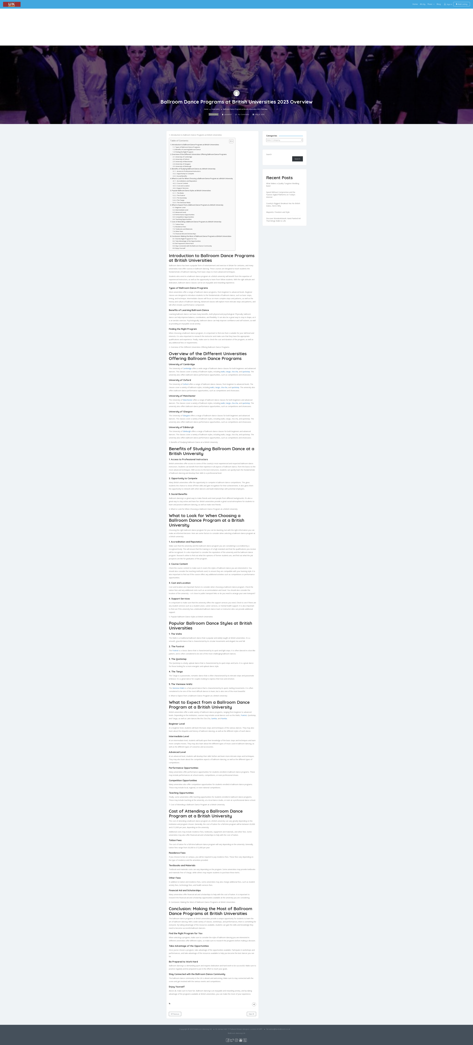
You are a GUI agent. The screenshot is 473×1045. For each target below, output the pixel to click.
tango (228, 371)
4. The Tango (179, 200)
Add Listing (462, 4)
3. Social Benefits (181, 176)
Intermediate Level (181, 210)
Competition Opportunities (184, 217)
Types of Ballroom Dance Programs (187, 147)
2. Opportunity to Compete (184, 173)
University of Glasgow (182, 164)
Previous (175, 1014)
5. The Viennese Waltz (182, 202)
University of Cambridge (183, 157)
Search (269, 154)
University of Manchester (184, 161)
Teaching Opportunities (183, 219)
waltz (223, 371)
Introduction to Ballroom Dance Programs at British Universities (195, 145)
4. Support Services (181, 188)
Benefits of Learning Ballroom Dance (188, 149)
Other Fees (179, 231)
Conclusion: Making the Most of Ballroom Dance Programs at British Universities (201, 236)
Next (251, 1014)
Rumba (224, 718)
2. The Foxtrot (180, 195)
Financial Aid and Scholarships (185, 234)
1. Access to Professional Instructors (188, 171)
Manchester (187, 400)
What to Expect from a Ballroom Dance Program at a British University (197, 205)
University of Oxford (182, 159)
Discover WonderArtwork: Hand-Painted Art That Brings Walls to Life (283, 219)
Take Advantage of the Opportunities (188, 241)
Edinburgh (187, 431)
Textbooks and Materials (183, 229)
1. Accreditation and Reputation (186, 181)
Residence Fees (180, 227)
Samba (214, 718)
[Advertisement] (236, 27)
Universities (215, 109)
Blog (439, 4)
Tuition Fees (179, 224)
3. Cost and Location (182, 186)
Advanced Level (180, 212)
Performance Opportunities (184, 215)
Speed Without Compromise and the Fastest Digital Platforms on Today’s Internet (280, 194)
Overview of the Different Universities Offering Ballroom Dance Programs (199, 154)
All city (422, 4)
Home (415, 4)
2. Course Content (181, 183)
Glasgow (186, 415)
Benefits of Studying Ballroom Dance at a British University (193, 169)
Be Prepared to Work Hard (184, 243)
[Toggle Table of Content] (230, 141)
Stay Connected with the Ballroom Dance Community (193, 246)
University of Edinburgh (183, 166)
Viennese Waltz (178, 688)
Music (430, 4)
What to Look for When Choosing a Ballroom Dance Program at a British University (202, 178)
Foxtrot (175, 650)
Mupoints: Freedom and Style (278, 212)
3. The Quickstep (181, 198)
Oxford (185, 384)
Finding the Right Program (184, 152)
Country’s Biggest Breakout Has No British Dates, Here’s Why (283, 204)
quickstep (246, 371)
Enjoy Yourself (180, 248)
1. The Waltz (179, 193)
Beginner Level (180, 207)
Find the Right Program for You (186, 239)
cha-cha (235, 371)
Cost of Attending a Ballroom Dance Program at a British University (196, 222)
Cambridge (187, 368)
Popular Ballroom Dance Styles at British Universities (191, 191)
